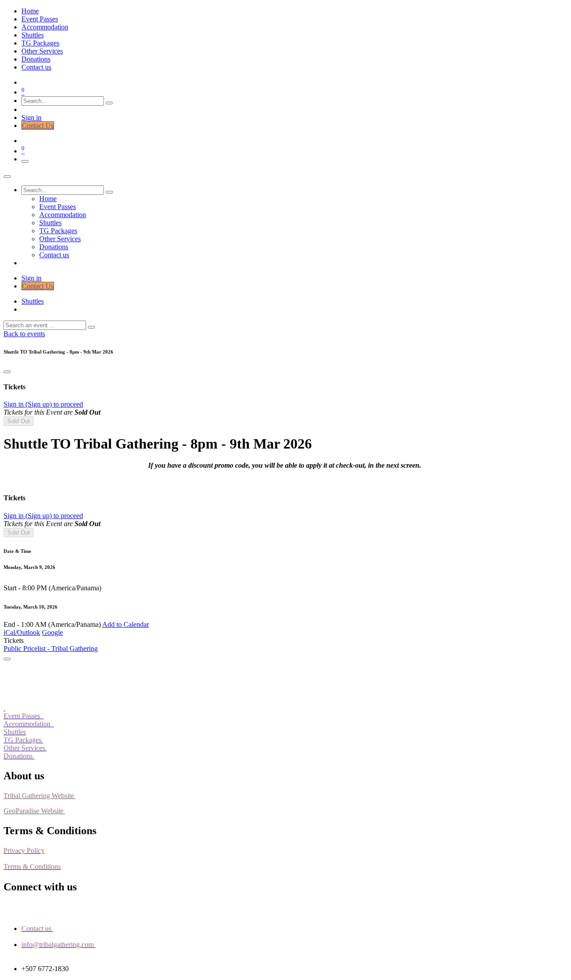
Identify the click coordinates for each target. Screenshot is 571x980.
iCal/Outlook (22, 632)
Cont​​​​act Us (38, 125)
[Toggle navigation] (25, 161)
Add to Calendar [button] (125, 624)
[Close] (7, 176)
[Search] (109, 103)
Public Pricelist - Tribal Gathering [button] (51, 648)
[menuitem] (30, 11)
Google (52, 632)
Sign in (31, 117)
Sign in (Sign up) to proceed (43, 404)
